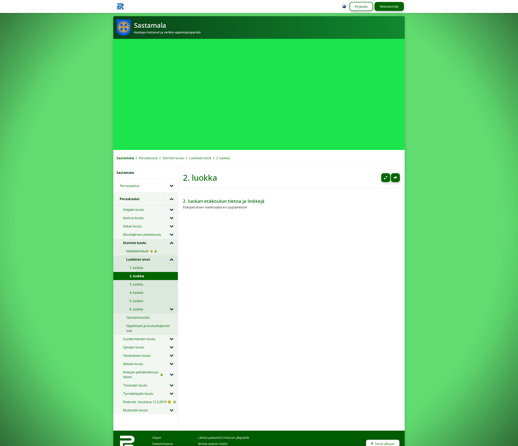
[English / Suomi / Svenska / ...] (344, 6)
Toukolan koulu (135, 385)
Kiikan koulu (132, 226)
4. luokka (136, 292)
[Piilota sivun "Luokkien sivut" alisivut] (171, 259)
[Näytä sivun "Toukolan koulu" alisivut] (171, 385)
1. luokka (136, 267)
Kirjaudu (361, 6)
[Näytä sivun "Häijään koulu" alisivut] (171, 210)
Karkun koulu (133, 218)
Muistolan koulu (135, 410)
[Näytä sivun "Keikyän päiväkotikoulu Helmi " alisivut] (171, 374)
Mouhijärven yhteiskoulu (142, 234)
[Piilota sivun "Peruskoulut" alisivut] (171, 198)
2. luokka (223, 158)
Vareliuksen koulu (137, 355)
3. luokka (136, 284)
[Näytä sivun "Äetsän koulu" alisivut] (171, 364)
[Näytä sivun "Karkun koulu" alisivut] (171, 218)
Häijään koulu (133, 209)
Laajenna (389, 177)
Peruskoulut (148, 158)
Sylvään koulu (133, 347)
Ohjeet (156, 438)
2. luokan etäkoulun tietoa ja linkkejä (223, 201)
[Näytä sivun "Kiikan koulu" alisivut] (171, 226)
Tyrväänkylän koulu (138, 393)
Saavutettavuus (162, 444)
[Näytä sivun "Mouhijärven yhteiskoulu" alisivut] (171, 234)
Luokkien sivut (200, 158)
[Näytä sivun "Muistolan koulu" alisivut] (171, 410)
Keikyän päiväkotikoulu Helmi (140, 374)
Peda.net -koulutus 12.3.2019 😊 (147, 402)
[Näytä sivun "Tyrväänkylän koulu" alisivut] (171, 394)
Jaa (395, 177)
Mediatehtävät (137, 251)
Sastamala (125, 158)
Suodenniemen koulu (139, 339)
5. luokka (136, 301)
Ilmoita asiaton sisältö (213, 444)
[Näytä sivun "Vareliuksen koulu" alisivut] (171, 355)
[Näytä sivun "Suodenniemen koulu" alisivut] (171, 339)
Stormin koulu (173, 158)
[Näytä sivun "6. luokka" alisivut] (171, 309)
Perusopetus (129, 186)
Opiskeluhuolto (138, 317)
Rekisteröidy (389, 6)
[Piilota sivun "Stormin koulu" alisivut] (171, 243)
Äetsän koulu (133, 364)
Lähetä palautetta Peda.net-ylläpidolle (223, 438)
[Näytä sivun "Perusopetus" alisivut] (171, 185)
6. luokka (136, 309)
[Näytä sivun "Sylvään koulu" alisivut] (171, 347)
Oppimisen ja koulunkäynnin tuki (148, 328)
